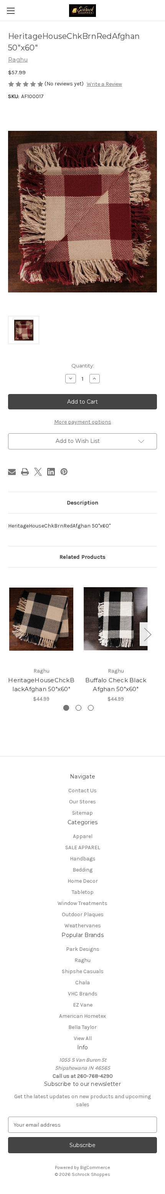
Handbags (83, 858)
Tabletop (83, 892)
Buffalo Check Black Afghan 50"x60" (116, 684)
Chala (82, 982)
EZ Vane (82, 1005)
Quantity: (82, 365)
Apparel (82, 836)
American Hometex (82, 1016)
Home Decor (83, 881)
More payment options (82, 422)
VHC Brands (82, 993)
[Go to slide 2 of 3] (78, 708)
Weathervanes (82, 925)
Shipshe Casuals (83, 971)
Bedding (82, 870)
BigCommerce (95, 1167)
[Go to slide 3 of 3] (91, 708)
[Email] (12, 471)
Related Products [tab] (82, 556)
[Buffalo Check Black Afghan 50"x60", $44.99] (116, 619)
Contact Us (82, 790)
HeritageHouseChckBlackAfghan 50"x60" (41, 684)
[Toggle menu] (10, 10)
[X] (38, 471)
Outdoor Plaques (83, 914)
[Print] (25, 471)
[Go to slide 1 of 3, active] (66, 708)
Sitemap (82, 813)
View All (83, 1038)
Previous (10, 634)
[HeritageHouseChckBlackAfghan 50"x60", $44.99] (41, 619)
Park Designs (82, 949)
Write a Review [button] (104, 84)
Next (147, 634)
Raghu (82, 960)
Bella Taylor (82, 1027)
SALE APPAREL (82, 847)
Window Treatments (82, 903)
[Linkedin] (51, 471)
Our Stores (82, 801)
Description (82, 502)
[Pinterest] (64, 471)
